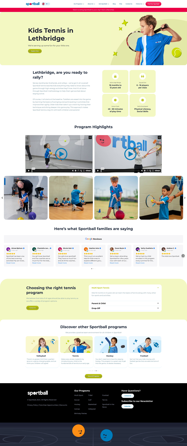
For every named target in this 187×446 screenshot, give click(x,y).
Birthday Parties (80, 413)
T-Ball (90, 395)
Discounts (63, 405)
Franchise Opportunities (48, 405)
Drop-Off (96, 308)
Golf (89, 400)
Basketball (92, 404)
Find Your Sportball (153, 4)
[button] (83, 4)
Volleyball (41, 356)
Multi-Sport (78, 395)
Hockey (109, 356)
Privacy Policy (32, 405)
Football (144, 356)
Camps (77, 409)
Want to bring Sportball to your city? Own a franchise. (93, 10)
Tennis (75, 356)
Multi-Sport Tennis (100, 288)
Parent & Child (99, 303)
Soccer (77, 400)
